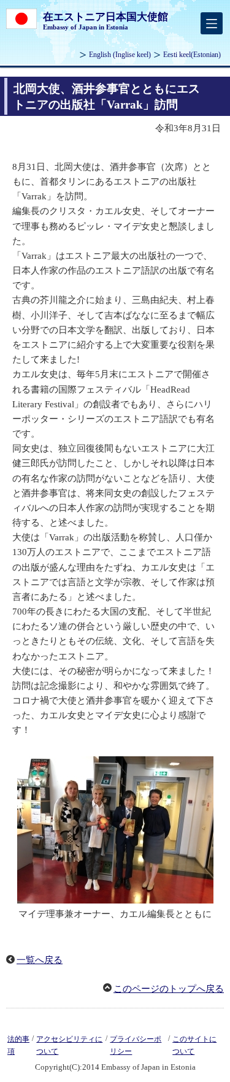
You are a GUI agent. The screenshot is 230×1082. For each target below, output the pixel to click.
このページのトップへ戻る (168, 989)
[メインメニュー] (212, 23)
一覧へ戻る (40, 960)
